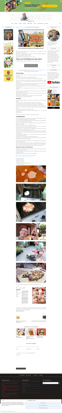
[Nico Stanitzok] (31, 17)
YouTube (23, 389)
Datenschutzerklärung (6, 405)
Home (21, 27)
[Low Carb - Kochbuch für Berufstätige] (17, 317)
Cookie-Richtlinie (3, 411)
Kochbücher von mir (25, 383)
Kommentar (18, 354)
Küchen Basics (40, 23)
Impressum (13, 411)
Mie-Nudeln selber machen (6, 395)
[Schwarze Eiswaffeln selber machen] (44, 317)
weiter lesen (49, 45)
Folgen (53, 107)
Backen (24, 23)
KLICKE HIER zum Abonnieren (39, 70)
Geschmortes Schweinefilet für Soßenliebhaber (9, 393)
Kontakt (20, 23)
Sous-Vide (46, 23)
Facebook (23, 387)
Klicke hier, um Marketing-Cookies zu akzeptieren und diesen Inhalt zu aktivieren (31, 65)
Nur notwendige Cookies (43, 405)
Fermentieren (29, 23)
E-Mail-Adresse (29, 348)
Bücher (16, 23)
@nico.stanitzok (55, 41)
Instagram (23, 391)
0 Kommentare (44, 313)
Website (38, 348)
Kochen (35, 23)
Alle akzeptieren (43, 402)
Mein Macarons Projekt (25, 385)
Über (12, 23)
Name (17, 348)
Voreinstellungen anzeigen (43, 407)
